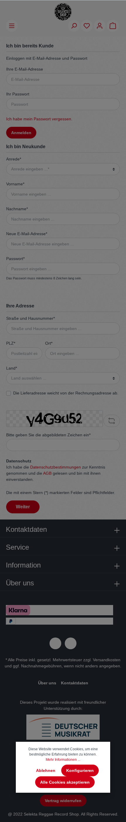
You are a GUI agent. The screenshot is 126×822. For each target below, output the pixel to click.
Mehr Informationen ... (63, 760)
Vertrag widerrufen (63, 800)
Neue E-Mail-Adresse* (26, 233)
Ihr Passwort (17, 94)
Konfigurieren (80, 770)
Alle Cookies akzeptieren (65, 782)
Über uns (47, 683)
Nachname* (17, 208)
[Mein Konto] (99, 26)
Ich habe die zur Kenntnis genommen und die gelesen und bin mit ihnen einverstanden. (55, 473)
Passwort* (15, 258)
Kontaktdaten (74, 683)
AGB (47, 473)
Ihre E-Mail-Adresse (24, 69)
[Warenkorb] (113, 26)
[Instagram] (70, 643)
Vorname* (15, 184)
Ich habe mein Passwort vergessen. (39, 119)
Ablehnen (45, 770)
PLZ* (10, 343)
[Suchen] (74, 26)
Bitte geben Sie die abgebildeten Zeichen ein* (48, 435)
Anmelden (21, 132)
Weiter (23, 506)
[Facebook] (55, 643)
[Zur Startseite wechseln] (63, 11)
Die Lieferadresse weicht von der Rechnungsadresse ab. (65, 393)
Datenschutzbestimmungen (55, 467)
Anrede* (13, 159)
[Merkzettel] (87, 26)
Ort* (48, 343)
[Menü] (12, 26)
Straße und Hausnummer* (30, 318)
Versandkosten (106, 659)
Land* (11, 368)
